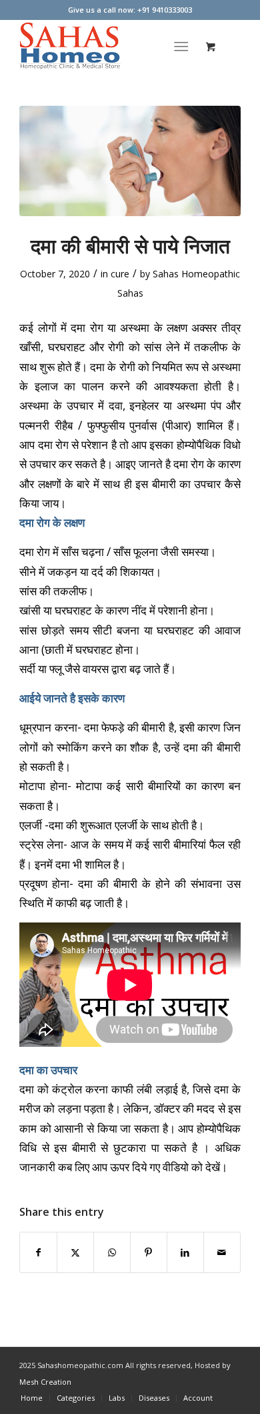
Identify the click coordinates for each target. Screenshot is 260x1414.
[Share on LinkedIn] (185, 1252)
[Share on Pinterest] (149, 1252)
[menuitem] (183, 46)
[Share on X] (75, 1252)
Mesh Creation (45, 1382)
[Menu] (181, 46)
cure (120, 273)
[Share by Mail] (222, 1252)
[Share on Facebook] (38, 1252)
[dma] (130, 161)
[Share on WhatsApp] (112, 1252)
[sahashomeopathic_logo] (107, 45)
